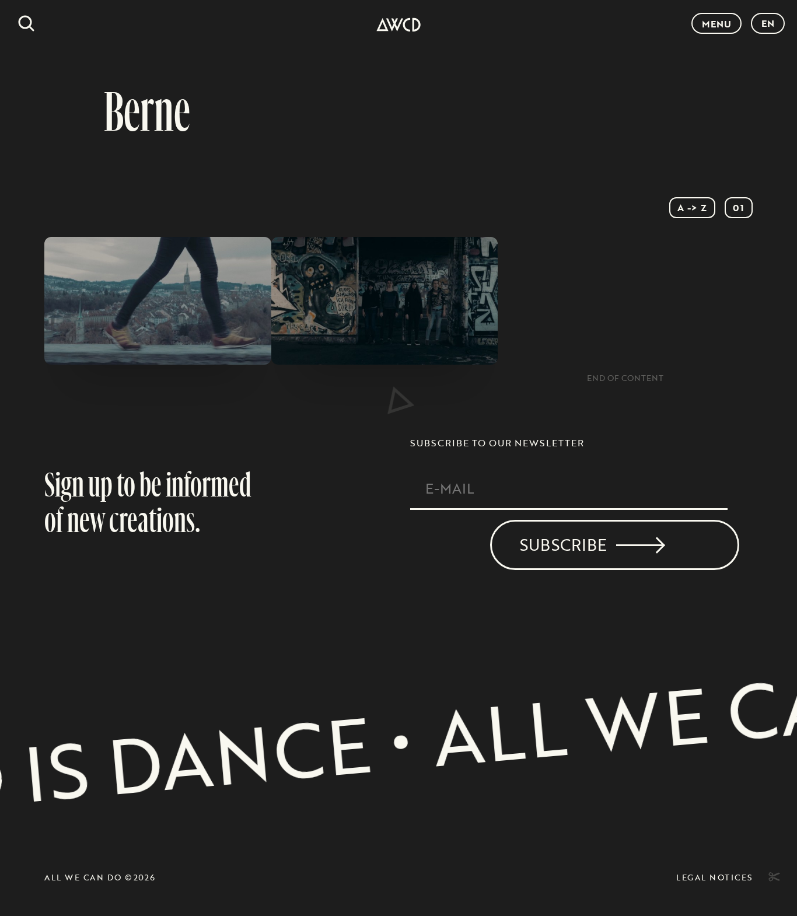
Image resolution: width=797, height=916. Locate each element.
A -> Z (692, 208)
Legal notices (714, 877)
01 (738, 208)
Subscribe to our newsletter (497, 443)
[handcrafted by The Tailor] (772, 877)
